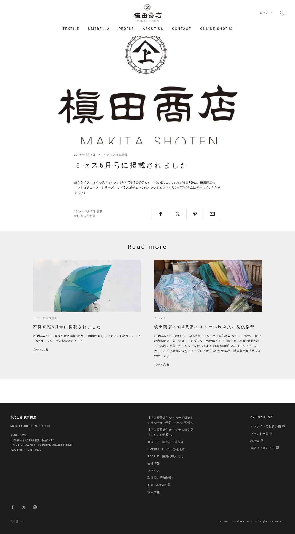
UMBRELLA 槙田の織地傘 (166, 449)
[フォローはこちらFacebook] (12, 507)
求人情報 (154, 492)
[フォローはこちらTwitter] (24, 507)
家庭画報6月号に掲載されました (67, 327)
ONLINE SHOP (214, 29)
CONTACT (182, 29)
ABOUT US (153, 29)
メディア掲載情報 (115, 154)
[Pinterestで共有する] (195, 214)
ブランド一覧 (259, 433)
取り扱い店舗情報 (160, 478)
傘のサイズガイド (262, 448)
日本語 (264, 12)
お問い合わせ (157, 485)
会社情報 (154, 463)
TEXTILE (71, 29)
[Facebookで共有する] (160, 214)
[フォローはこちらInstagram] (35, 507)
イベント (160, 318)
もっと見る (40, 349)
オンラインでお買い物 (265, 426)
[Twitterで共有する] (177, 214)
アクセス (154, 470)
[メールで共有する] (212, 214)
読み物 (254, 441)
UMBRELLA (99, 29)
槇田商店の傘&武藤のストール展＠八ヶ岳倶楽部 (204, 327)
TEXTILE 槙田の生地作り (166, 442)
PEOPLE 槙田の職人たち (165, 456)
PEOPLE (126, 29)
